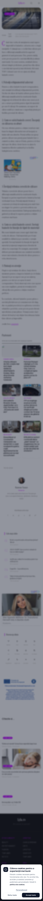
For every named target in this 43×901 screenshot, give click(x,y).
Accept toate (31, 895)
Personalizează (21, 890)
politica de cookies (17, 884)
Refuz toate (12, 895)
